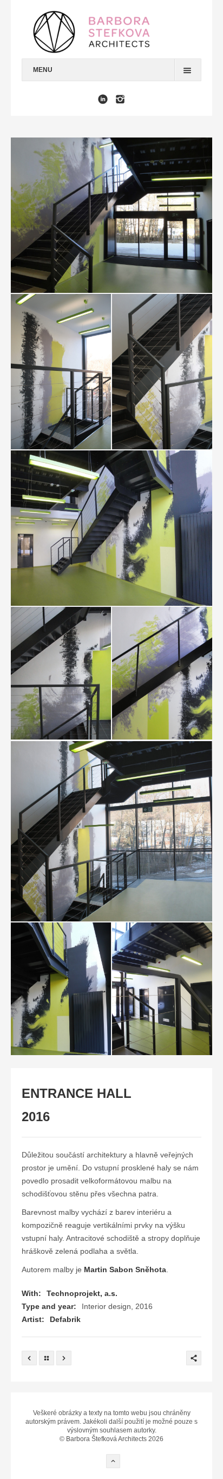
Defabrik (65, 1319)
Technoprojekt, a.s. (82, 1293)
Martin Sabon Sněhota (125, 1269)
